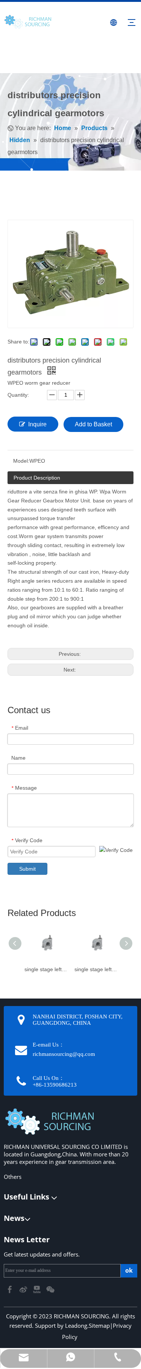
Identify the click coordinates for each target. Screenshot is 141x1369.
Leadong (76, 1325)
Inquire (37, 424)
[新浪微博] (24, 1288)
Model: (21, 461)
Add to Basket (93, 424)
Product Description (37, 478)
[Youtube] (37, 1288)
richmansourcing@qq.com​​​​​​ (64, 1054)
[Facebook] (10, 1288)
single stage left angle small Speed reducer (45, 969)
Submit (27, 869)
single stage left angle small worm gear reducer (95, 969)
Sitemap (99, 1325)
